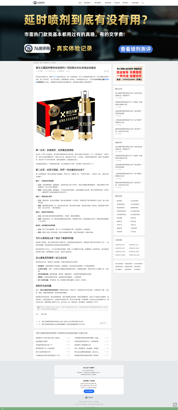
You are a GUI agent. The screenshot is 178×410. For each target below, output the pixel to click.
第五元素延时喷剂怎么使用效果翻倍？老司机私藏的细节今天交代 (63, 324)
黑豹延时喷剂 (134, 207)
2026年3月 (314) (120, 251)
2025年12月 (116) (134, 255)
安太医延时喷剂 (135, 214)
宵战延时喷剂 (121, 204)
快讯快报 (108, 3)
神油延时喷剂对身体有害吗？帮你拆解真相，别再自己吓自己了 (87, 355)
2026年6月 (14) (133, 244)
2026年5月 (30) (119, 248)
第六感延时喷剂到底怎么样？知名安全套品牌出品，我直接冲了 (128, 94)
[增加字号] (105, 71)
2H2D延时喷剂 (135, 204)
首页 (80, 3)
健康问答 (46, 62)
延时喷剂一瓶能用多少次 (83, 345)
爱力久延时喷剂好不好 (43, 352)
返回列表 (103, 323)
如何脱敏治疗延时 (42, 341)
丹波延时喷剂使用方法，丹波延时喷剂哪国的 (87, 341)
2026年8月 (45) (119, 244)
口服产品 (133, 225)
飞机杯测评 (135, 3)
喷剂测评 (87, 3)
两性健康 (98, 3)
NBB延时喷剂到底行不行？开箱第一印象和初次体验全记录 (128, 103)
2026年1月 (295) (120, 255)
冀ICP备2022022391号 (86, 402)
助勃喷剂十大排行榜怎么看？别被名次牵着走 (49, 338)
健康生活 (119, 221)
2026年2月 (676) (134, 251)
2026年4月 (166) (134, 248)
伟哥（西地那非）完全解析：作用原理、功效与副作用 (87, 348)
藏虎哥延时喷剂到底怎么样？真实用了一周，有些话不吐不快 (128, 130)
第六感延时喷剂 (135, 211)
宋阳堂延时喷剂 (121, 211)
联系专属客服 (89, 391)
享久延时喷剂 (134, 201)
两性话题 (133, 221)
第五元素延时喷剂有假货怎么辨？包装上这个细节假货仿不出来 (62, 321)
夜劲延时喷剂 (121, 207)
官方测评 (40, 71)
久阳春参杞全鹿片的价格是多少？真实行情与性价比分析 (49, 355)
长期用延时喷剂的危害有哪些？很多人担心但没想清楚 (87, 338)
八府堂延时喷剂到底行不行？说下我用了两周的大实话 (128, 121)
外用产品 (119, 225)
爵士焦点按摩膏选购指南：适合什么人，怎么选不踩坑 (87, 352)
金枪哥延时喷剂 (121, 214)
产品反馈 (117, 3)
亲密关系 (133, 218)
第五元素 (55, 77)
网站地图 (96, 402)
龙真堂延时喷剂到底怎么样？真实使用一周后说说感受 (128, 112)
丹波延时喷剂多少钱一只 (44, 345)
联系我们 (125, 3)
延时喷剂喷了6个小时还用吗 (45, 348)
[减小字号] (108, 71)
